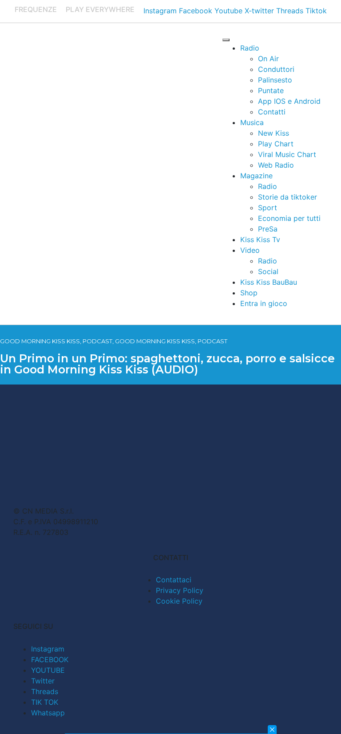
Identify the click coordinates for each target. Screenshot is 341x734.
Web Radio (276, 165)
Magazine (256, 175)
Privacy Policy (179, 590)
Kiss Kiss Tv (260, 239)
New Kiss (273, 133)
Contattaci (173, 579)
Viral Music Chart (287, 154)
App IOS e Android (289, 101)
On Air (268, 58)
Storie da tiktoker (287, 196)
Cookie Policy (179, 601)
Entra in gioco (263, 303)
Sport (267, 207)
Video (250, 250)
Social (268, 271)
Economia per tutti (289, 218)
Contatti (271, 111)
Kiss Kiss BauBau (268, 282)
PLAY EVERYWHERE (100, 9)
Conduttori (276, 69)
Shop (249, 292)
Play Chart (275, 143)
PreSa (268, 228)
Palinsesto (275, 79)
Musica (252, 122)
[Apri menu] (226, 40)
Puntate (271, 90)
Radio (249, 47)
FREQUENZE (36, 9)
